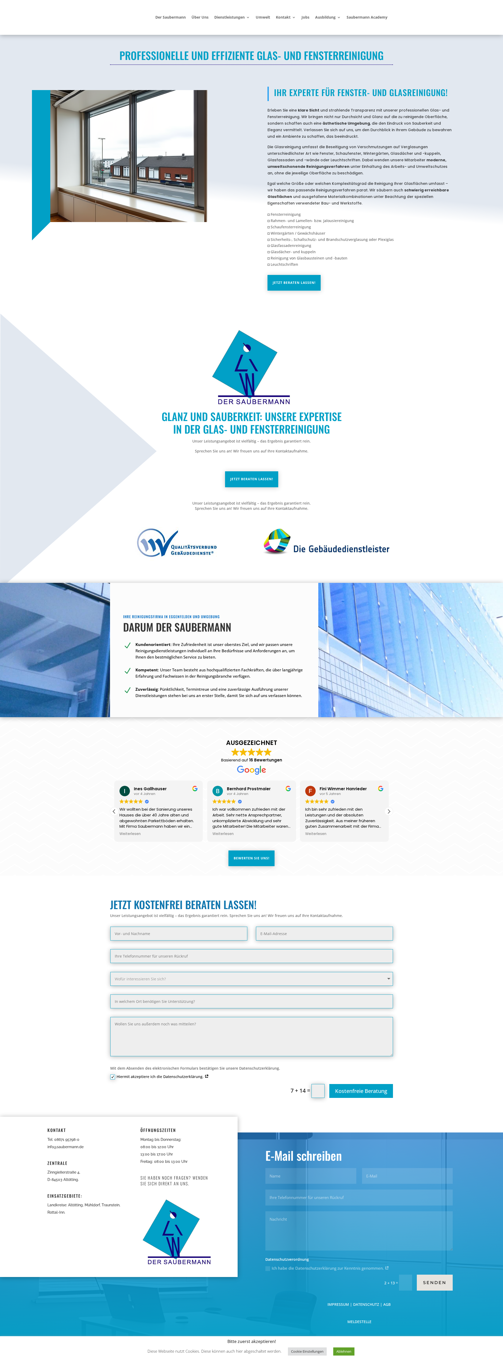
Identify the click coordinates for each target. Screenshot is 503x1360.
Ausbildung (325, 17)
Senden (434, 1282)
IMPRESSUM (338, 1304)
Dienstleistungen (229, 17)
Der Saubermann (170, 17)
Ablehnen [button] (343, 1351)
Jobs (305, 17)
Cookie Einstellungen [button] (307, 1351)
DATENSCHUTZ (366, 1304)
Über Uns (200, 17)
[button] (389, 811)
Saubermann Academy (367, 17)
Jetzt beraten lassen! (294, 282)
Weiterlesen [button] (130, 834)
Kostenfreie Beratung (361, 1090)
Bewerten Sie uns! (251, 858)
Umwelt (263, 17)
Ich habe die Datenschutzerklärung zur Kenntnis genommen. (328, 1268)
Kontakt (283, 17)
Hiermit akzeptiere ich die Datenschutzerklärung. (161, 1076)
